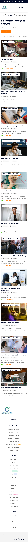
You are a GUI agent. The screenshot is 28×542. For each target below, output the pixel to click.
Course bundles (14, 468)
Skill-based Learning (13, 448)
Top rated (13, 462)
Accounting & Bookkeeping (10, 108)
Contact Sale (14, 419)
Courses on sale (13, 465)
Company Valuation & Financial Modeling (13, 256)
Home (2, 15)
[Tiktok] (21, 539)
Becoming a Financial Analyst (10, 158)
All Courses (10, 15)
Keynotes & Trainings (13, 439)
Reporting (13, 521)
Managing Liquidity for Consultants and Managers (13, 93)
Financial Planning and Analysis (11, 74)
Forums (14, 524)
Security (13, 489)
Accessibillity (14, 506)
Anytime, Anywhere (14, 451)
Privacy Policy (13, 504)
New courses (13, 459)
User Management (14, 515)
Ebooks (11, 474)
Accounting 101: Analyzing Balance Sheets (13, 126)
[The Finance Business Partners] (4, 7)
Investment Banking (7, 59)
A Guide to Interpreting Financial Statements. (11, 289)
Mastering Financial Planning (10, 323)
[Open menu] (26, 7)
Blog (10, 471)
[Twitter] (19, 539)
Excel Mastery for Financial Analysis (12, 388)
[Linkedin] (23, 539)
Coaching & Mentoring (13, 430)
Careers (11, 495)
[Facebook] (12, 539)
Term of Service (13, 501)
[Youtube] (14, 539)
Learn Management (14, 518)
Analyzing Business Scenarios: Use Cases (13, 355)
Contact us (13, 492)
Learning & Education (13, 433)
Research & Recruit (14, 436)
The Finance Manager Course (10, 223)
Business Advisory (14, 442)
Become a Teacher (13, 498)
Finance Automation (8, 41)
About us (13, 486)
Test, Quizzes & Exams (11, 445)
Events (14, 477)
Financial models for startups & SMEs (12, 191)
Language (14, 527)
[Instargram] (16, 539)
